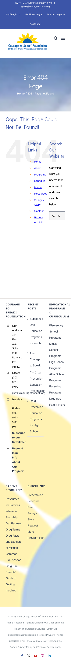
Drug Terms (13, 529)
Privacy (50, 635)
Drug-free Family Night (57, 401)
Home (37, 161)
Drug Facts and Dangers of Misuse (14, 541)
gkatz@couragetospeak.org (35, 6)
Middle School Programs (55, 349)
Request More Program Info (35, 531)
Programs (40, 174)
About (37, 168)
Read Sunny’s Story (32, 513)
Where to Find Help (11, 514)
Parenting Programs (55, 389)
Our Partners (14, 523)
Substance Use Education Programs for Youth (36, 331)
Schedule (39, 180)
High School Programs (56, 365)
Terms (41, 635)
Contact (39, 210)
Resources (40, 193)
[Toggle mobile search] (56, 38)
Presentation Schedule (35, 498)
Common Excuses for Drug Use (13, 560)
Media (38, 187)
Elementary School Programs (56, 331)
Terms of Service (46, 647)
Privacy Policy (25, 647)
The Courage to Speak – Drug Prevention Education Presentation (36, 372)
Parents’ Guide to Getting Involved (11, 581)
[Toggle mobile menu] (63, 38)
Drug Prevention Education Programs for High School (36, 416)
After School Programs (56, 377)
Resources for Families (13, 502)
